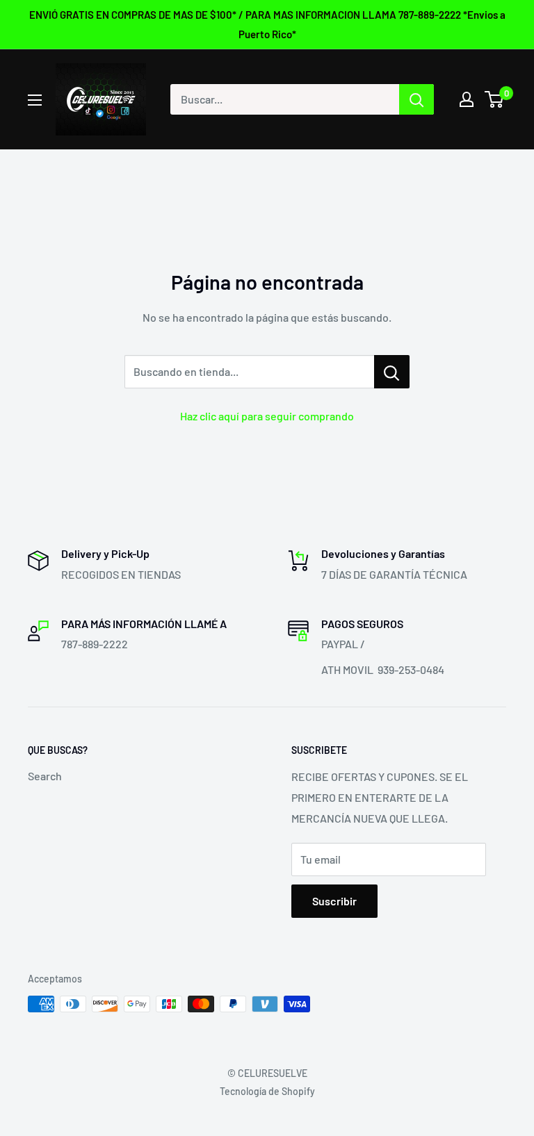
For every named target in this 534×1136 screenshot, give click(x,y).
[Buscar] (416, 99)
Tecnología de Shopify (267, 1091)
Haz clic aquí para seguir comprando (267, 415)
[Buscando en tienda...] (392, 371)
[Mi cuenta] (467, 99)
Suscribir (334, 900)
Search (45, 775)
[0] (494, 99)
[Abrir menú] (35, 100)
